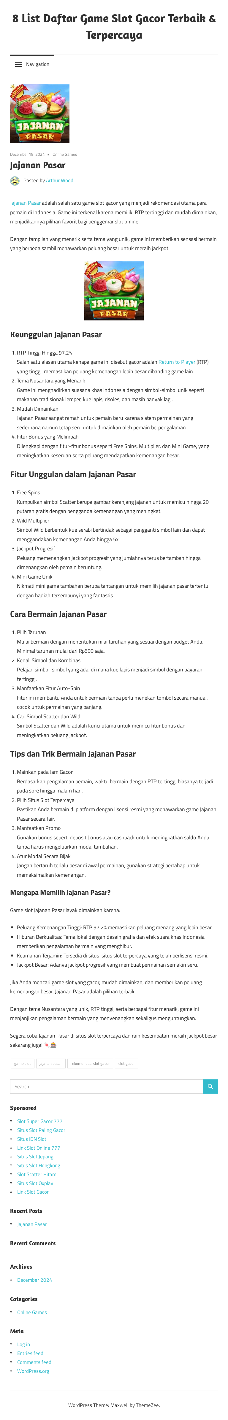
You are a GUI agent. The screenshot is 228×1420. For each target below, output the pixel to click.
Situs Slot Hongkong (38, 1165)
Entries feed (30, 1353)
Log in (23, 1344)
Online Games (65, 154)
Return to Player (177, 362)
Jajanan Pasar (25, 203)
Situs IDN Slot (31, 1139)
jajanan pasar (50, 1063)
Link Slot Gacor (33, 1192)
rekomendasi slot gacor (90, 1063)
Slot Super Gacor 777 (40, 1121)
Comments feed (34, 1362)
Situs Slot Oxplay (35, 1183)
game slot (22, 1063)
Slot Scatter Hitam (36, 1174)
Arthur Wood (59, 180)
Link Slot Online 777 (38, 1148)
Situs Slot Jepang (35, 1156)
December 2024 (34, 1280)
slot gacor (126, 1063)
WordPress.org (33, 1371)
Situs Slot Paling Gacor (41, 1130)
